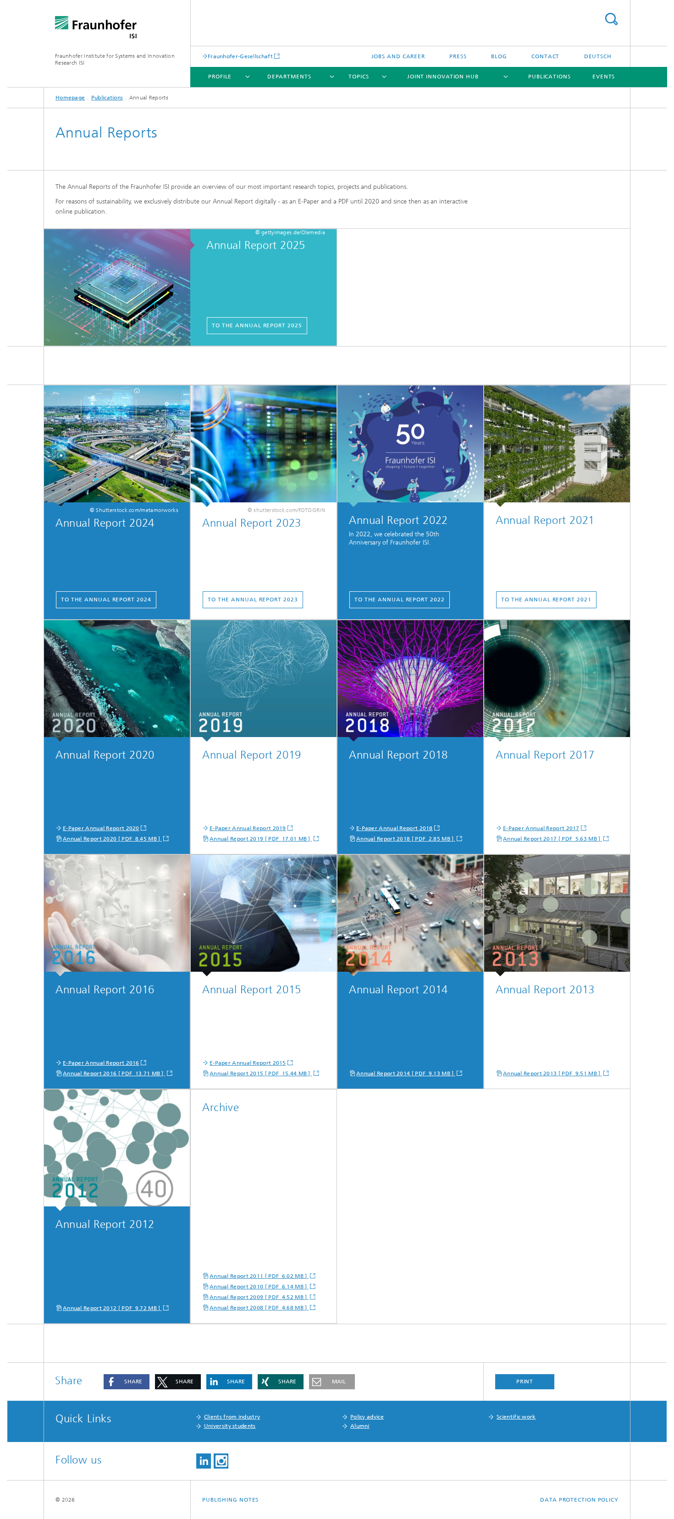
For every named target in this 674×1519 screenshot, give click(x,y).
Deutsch (598, 56)
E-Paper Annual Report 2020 (101, 828)
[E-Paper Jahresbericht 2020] (117, 681)
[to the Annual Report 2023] (264, 446)
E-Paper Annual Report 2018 (394, 828)
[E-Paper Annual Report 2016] (117, 915)
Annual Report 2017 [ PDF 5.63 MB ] (552, 839)
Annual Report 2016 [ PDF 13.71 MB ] (114, 1073)
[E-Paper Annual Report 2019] (264, 681)
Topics (358, 76)
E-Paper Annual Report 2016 (101, 1063)
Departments (289, 76)
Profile (220, 76)
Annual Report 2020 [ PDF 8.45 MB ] (112, 839)
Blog (499, 56)
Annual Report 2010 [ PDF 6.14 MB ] (259, 1286)
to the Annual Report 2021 (546, 599)
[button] (126, 1381)
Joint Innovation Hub (443, 76)
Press (458, 56)
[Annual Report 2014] (410, 915)
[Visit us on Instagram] (221, 1461)
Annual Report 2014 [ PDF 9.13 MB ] (405, 1073)
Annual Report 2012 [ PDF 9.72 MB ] (112, 1308)
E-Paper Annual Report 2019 (248, 828)
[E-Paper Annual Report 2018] (410, 681)
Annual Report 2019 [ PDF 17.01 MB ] (261, 839)
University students (230, 1426)
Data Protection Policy (579, 1500)
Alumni (360, 1426)
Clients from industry (232, 1417)
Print (525, 1381)
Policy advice (367, 1417)
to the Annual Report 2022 (399, 599)
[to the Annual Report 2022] (410, 446)
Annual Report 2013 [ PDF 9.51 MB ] (552, 1073)
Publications (549, 76)
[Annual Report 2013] (557, 915)
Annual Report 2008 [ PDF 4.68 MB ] (259, 1307)
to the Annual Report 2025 (257, 325)
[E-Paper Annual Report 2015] (264, 915)
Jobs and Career (398, 56)
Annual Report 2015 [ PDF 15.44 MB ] (261, 1073)
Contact (545, 56)
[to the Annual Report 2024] (117, 446)
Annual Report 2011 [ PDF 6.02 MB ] (259, 1276)
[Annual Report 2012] (117, 1150)
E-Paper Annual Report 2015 (248, 1063)
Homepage (70, 97)
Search (611, 19)
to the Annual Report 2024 (106, 599)
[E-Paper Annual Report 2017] (557, 681)
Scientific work (516, 1417)
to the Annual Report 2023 (253, 599)
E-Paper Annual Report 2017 (541, 828)
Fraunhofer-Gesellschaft (240, 56)
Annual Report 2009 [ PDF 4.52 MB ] (259, 1297)
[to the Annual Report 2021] (557, 446)
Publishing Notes (230, 1500)
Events (603, 76)
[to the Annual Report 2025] (121, 288)
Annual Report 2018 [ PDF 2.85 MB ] (405, 839)
